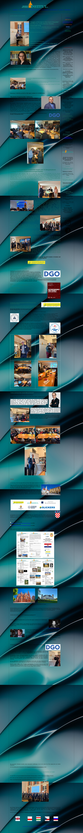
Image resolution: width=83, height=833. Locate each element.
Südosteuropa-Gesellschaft (29, 614)
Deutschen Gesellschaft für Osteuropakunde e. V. (35, 767)
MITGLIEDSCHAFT (51, 826)
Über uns (21, 9)
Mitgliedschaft (54, 9)
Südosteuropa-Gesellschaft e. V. (52, 812)
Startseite (15, 9)
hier (41, 779)
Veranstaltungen (35, 9)
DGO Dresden (45, 9)
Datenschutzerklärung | (35, 826)
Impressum (67, 9)
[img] (38, 4)
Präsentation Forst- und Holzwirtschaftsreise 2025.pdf (20, 523)
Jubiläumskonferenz (68, 138)
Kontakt (61, 9)
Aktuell (27, 9)
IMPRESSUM (58, 826)
